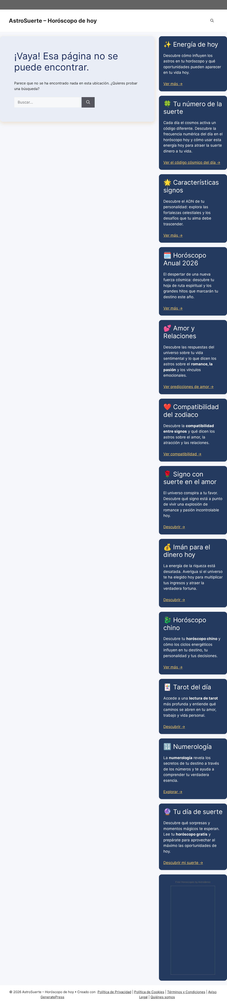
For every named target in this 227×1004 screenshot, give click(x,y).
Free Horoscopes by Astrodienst (192, 882)
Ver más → (173, 84)
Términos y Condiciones (186, 992)
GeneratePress (52, 997)
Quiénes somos (163, 997)
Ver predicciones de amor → (188, 386)
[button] (212, 20)
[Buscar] (88, 102)
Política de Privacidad (114, 992)
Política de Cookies (149, 992)
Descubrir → (174, 527)
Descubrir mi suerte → (183, 862)
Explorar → (172, 792)
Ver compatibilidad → (182, 454)
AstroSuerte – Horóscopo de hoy (53, 20)
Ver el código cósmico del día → (191, 162)
